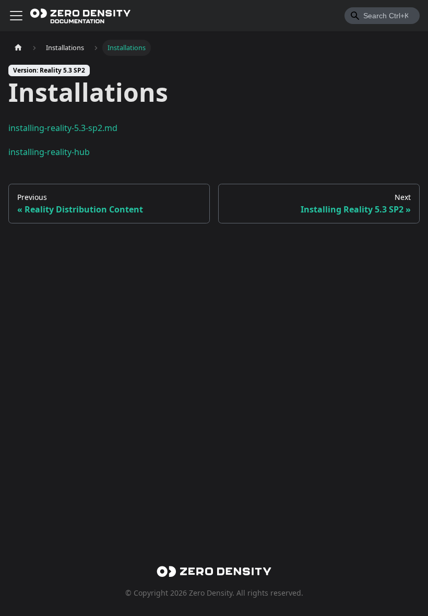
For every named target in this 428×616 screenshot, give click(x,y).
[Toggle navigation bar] (16, 15)
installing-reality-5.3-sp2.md (62, 128)
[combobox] (382, 15)
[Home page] (18, 48)
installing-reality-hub (49, 152)
